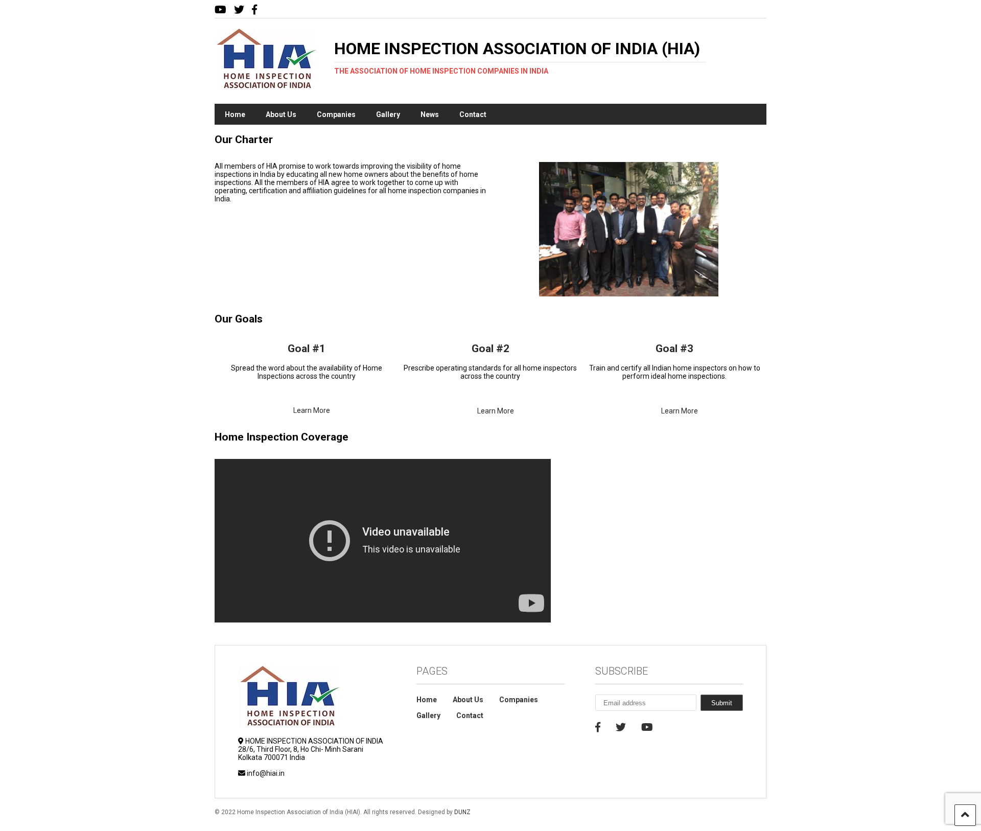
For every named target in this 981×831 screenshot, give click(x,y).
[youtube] (220, 10)
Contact (472, 114)
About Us (281, 114)
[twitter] (239, 10)
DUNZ (462, 812)
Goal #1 (306, 348)
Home (235, 114)
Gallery (388, 114)
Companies (336, 114)
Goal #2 (490, 348)
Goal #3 (674, 348)
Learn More (311, 410)
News (430, 114)
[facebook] (254, 10)
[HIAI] (266, 86)
